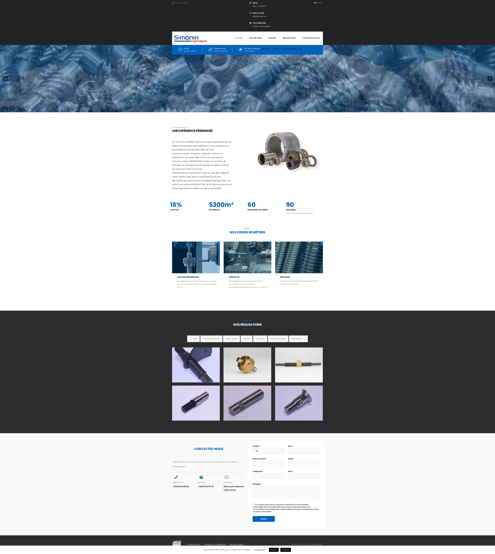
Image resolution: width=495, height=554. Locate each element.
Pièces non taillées (278, 339)
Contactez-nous (311, 38)
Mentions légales (237, 544)
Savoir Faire (255, 38)
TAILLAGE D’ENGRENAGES (188, 277)
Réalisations (289, 38)
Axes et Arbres (231, 339)
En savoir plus (259, 549)
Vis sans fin (260, 339)
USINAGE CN (234, 277)
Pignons (246, 339)
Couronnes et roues (211, 339)
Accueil (238, 38)
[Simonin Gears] (191, 38)
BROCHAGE (285, 277)
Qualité (272, 38)
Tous (195, 339)
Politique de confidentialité (215, 544)
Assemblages (296, 339)
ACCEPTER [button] (285, 550)
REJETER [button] (273, 550)
